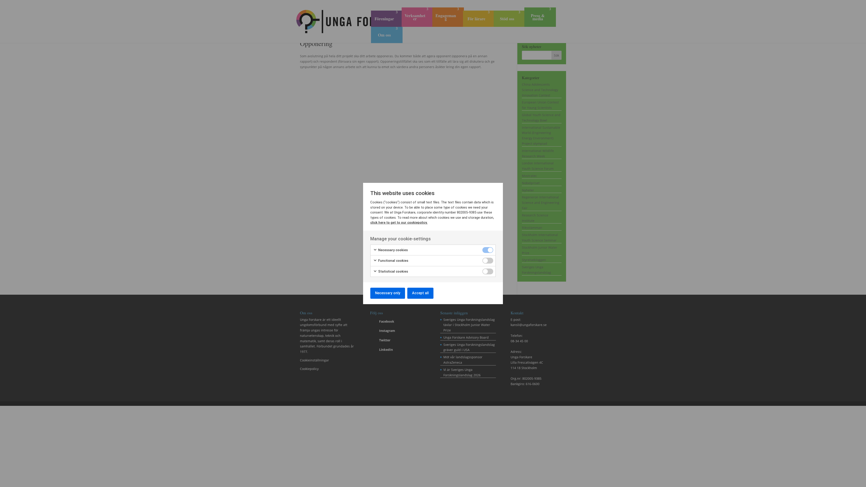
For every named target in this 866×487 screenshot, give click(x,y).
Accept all (420, 293)
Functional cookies (392, 261)
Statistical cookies (392, 271)
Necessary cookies (392, 250)
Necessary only (387, 293)
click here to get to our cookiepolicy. (399, 223)
